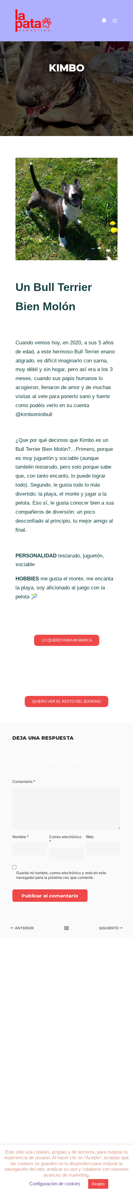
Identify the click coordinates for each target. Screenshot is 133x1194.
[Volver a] (66, 928)
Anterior (24, 928)
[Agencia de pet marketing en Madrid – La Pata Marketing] (34, 20)
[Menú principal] (115, 21)
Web (89, 836)
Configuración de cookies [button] (54, 1183)
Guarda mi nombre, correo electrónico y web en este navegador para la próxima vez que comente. (61, 875)
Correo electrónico (65, 839)
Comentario (23, 781)
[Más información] (103, 21)
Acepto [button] (98, 1184)
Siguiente (109, 928)
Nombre (20, 836)
